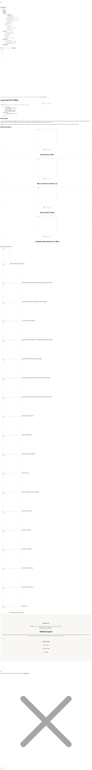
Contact (4, 10)
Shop (4, 13)
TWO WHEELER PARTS (24, 104)
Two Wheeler (8, 14)
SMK (9, 28)
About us (5, 12)
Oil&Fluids (8, 23)
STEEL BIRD (11, 30)
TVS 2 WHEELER (9, 32)
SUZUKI (7, 35)
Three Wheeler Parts (10, 18)
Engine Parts (10, 16)
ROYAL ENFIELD (12, 27)
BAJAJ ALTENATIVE (10, 37)
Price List (5, 31)
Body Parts (10, 15)
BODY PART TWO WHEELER (12, 104)
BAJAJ (7, 36)
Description (5, 115)
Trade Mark (5, 44)
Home (4, 9)
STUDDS (10, 25)
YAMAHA (8, 34)
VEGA (9, 26)
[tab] (47, 115)
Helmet (7, 24)
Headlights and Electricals (13, 17)
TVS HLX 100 (9, 40)
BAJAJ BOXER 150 (10, 43)
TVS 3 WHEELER (9, 33)
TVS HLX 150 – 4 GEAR (11, 41)
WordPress (26, 673)
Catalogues (5, 39)
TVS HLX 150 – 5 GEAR (11, 42)
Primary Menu (3, 7)
